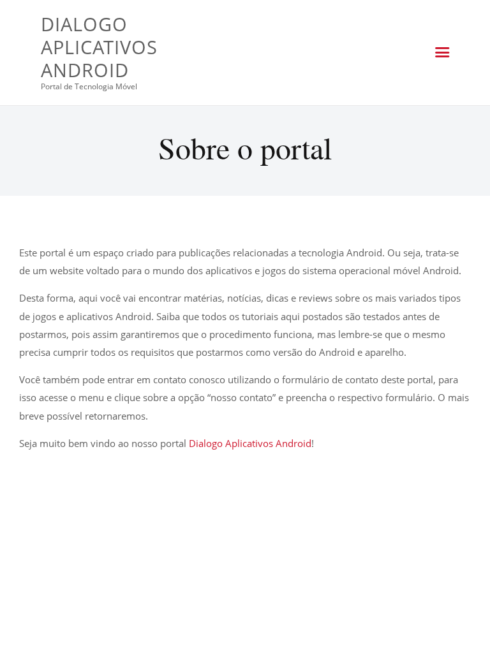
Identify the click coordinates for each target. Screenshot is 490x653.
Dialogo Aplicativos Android (250, 443)
